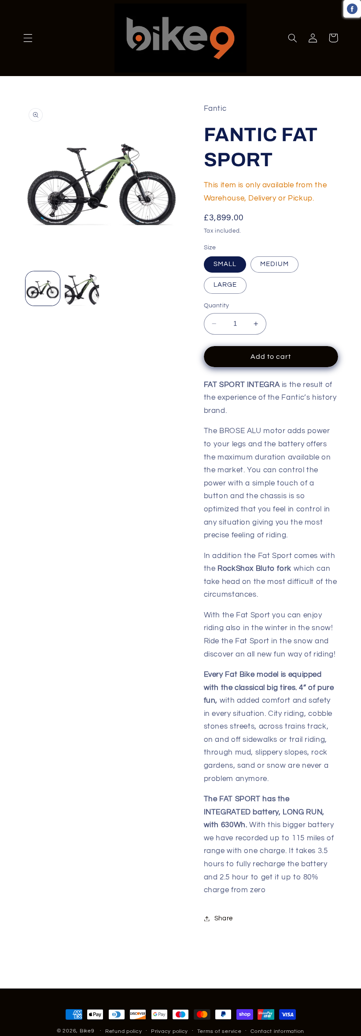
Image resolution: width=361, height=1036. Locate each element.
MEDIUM (274, 264)
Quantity (216, 306)
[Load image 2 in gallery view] (82, 288)
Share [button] (223, 918)
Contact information (277, 1031)
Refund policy (123, 1031)
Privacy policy (169, 1031)
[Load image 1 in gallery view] (43, 288)
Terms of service (219, 1031)
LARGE (225, 284)
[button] (28, 38)
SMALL (225, 264)
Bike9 (87, 1031)
